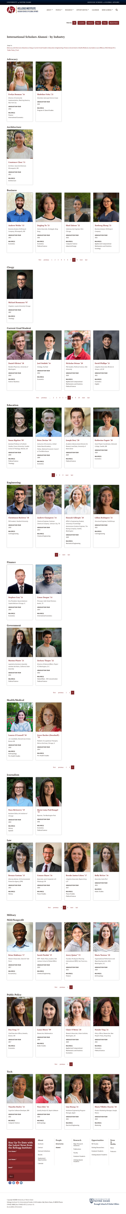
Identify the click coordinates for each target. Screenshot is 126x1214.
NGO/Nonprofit (110, 48)
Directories (59, 1144)
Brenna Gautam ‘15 (16, 875)
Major (98, 23)
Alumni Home (114, 23)
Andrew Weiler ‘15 (16, 225)
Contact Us (30, 1204)
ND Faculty (95, 1144)
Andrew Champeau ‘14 (47, 517)
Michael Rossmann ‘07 (18, 302)
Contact (40, 1147)
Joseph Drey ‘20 (72, 440)
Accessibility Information (14, 1207)
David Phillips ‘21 (102, 363)
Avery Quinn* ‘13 (73, 955)
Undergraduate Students (78, 1161)
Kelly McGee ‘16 (101, 875)
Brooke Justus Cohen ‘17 (76, 875)
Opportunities (82, 10)
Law (97, 48)
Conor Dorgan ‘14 (44, 597)
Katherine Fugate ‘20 (104, 440)
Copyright (10, 1200)
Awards (40, 1155)
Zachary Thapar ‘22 (45, 660)
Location (81, 23)
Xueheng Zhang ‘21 (103, 225)
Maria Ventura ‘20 (102, 955)
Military (102, 48)
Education (51, 48)
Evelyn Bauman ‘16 (16, 94)
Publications (77, 1149)
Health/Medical (83, 48)
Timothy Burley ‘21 (16, 1107)
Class (104, 23)
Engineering (59, 48)
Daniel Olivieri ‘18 (16, 363)
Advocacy (10, 48)
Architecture (17, 48)
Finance (66, 48)
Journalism (92, 48)
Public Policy (11, 50)
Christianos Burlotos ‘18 (18, 517)
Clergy (31, 48)
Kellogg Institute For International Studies (20, 1202)
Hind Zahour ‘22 (73, 225)
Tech (17, 50)
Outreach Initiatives (44, 1151)
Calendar (95, 10)
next (81, 260)
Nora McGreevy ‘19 (16, 810)
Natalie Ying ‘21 (101, 1029)
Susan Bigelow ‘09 (16, 440)
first (40, 260)
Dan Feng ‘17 (13, 1029)
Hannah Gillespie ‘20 (75, 517)
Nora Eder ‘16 (43, 1107)
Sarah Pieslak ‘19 (44, 955)
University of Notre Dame (25, 1200)
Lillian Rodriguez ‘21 (104, 517)
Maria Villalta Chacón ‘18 (106, 1107)
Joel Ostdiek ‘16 (44, 363)
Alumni (58, 1147)
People (58, 10)
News (112, 1148)
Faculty (75, 1153)
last (86, 260)
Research (68, 10)
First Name (12, 1151)
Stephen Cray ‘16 (15, 597)
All (74, 23)
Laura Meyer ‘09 (44, 1029)
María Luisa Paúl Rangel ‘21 (47, 811)
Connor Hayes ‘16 (44, 875)
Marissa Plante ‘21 (16, 660)
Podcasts (113, 1151)
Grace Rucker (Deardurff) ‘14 (48, 736)
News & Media (107, 10)
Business (25, 48)
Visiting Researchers (98, 1147)
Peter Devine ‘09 (44, 440)
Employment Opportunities (42, 1159)
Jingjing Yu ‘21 (43, 225)
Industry (90, 23)
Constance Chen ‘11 (16, 162)
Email (10, 1167)
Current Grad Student (40, 48)
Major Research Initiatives (78, 1144)
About (49, 10)
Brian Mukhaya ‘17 (16, 955)
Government (73, 48)
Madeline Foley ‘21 (45, 94)
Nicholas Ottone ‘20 (74, 363)
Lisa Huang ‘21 (72, 1107)
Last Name (12, 1159)
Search (116, 11)
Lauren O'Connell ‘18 (17, 735)
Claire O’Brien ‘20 (73, 1029)
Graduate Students (79, 1156)
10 (79, 398)
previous (46, 260)
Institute (40, 1144)
